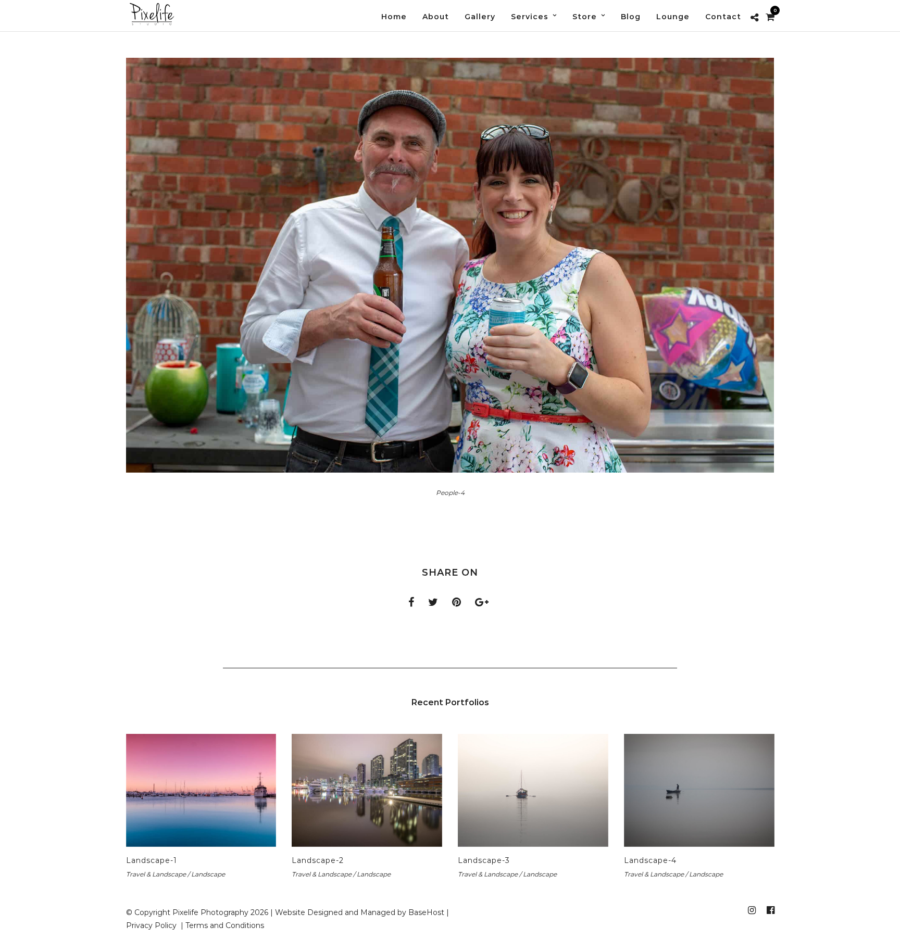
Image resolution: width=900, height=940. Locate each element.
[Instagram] (751, 910)
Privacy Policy (152, 925)
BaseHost (426, 912)
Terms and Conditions (224, 925)
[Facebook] (770, 910)
